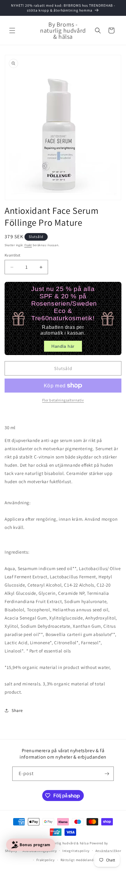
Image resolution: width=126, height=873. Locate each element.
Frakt (28, 245)
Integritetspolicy (76, 851)
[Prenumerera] (106, 774)
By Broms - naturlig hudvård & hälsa (60, 843)
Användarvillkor (108, 851)
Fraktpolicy (45, 860)
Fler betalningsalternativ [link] (63, 400)
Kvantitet (12, 255)
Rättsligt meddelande (78, 860)
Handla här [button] (63, 346)
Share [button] (17, 710)
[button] (12, 30)
